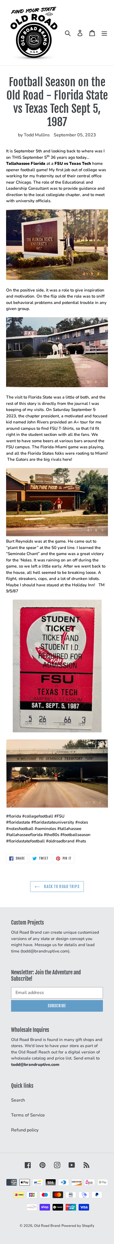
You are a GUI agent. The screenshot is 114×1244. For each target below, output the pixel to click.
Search (18, 1100)
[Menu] (104, 33)
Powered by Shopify (77, 1225)
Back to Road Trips (61, 886)
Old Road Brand (47, 1225)
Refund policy (24, 1130)
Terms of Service (28, 1115)
